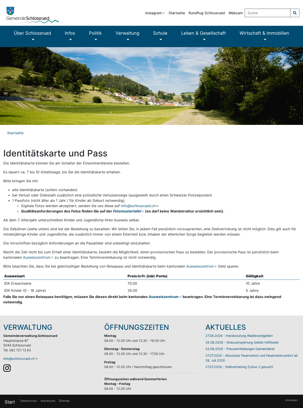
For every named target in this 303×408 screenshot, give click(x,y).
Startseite (15, 133)
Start (10, 402)
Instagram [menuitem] (153, 13)
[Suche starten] (294, 13)
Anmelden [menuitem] (291, 400)
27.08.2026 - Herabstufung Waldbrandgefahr (239, 336)
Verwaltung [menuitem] (127, 33)
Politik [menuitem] (95, 33)
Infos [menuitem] (70, 33)
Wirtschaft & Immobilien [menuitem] (264, 33)
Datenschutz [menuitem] (28, 400)
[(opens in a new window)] (7, 368)
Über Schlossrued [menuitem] (32, 33)
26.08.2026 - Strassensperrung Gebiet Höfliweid (241, 342)
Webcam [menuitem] (235, 13)
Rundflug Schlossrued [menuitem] (207, 13)
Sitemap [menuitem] (64, 400)
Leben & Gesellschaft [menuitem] (203, 33)
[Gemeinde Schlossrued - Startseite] (72, 13)
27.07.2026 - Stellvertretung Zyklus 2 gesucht (239, 367)
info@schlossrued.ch (138, 206)
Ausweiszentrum (36, 257)
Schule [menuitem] (160, 33)
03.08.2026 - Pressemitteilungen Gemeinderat (240, 349)
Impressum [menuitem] (48, 400)
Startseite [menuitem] (177, 13)
